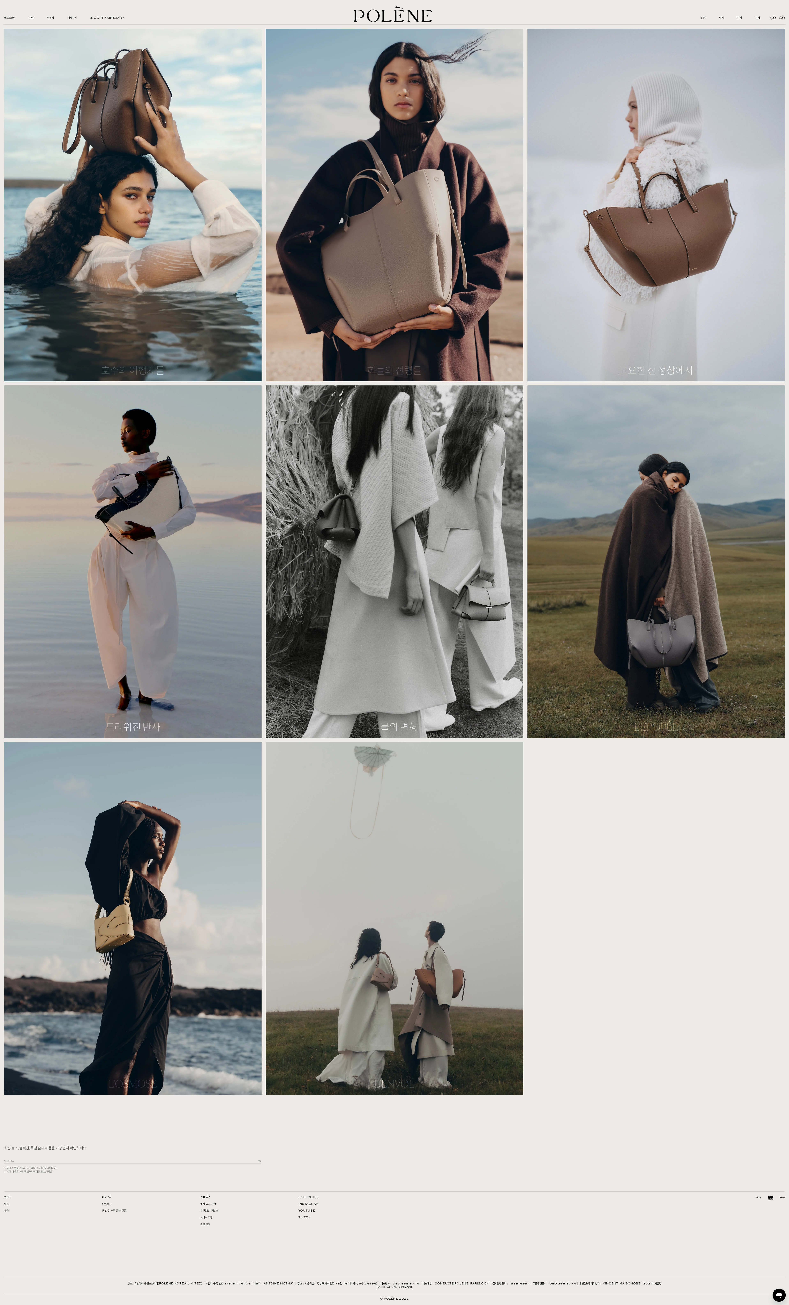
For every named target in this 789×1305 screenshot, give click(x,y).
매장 (6, 1204)
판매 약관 (205, 1197)
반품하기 (106, 1204)
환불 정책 (205, 1224)
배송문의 (106, 1197)
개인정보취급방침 (403, 1287)
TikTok (304, 1217)
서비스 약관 (206, 1217)
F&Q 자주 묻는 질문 (114, 1211)
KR (703, 18)
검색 (757, 18)
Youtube (306, 1211)
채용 (6, 1211)
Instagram (308, 1204)
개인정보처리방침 (29, 1171)
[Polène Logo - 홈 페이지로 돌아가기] (393, 12)
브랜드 (7, 1197)
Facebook (308, 1197)
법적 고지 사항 (208, 1204)
